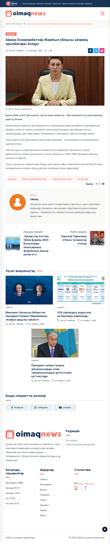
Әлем (43, 515)
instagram (43, 407)
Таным (43, 510)
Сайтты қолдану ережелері (80, 444)
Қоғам (43, 489)
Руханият (45, 495)
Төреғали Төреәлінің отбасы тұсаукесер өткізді (74, 240)
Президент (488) (14, 482)
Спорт (43, 500)
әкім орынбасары (62, 179)
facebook (18, 407)
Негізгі (9, 24)
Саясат (19, 24)
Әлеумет (44, 505)
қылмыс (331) (13, 493)
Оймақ (20, 51)
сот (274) (10, 498)
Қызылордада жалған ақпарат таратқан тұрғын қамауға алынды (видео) (57, 3)
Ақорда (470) (13, 488)
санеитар (83, 179)
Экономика (46, 484)
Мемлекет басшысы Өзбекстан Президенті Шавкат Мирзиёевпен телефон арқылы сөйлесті (26, 316)
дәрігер (12, 179)
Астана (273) (12, 503)
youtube (67, 407)
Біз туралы (71, 440)
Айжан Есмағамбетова (34, 179)
